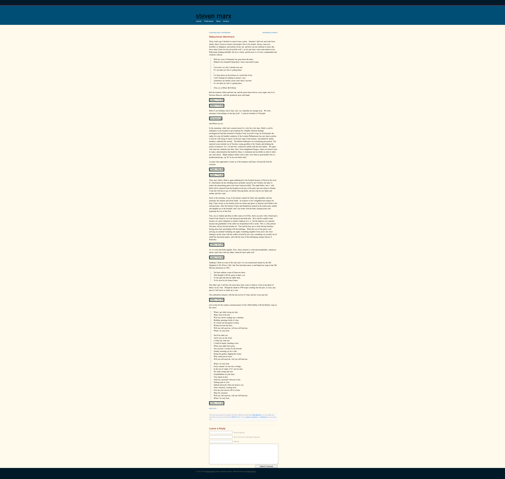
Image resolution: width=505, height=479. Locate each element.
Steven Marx (210, 471)
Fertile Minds (251, 471)
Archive (226, 21)
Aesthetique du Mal (269, 33)
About (218, 21)
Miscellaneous (257, 415)
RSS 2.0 (234, 417)
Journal (198, 21)
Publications (208, 21)
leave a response (252, 417)
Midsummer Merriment (221, 36)
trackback (263, 417)
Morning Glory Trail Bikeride (220, 33)
